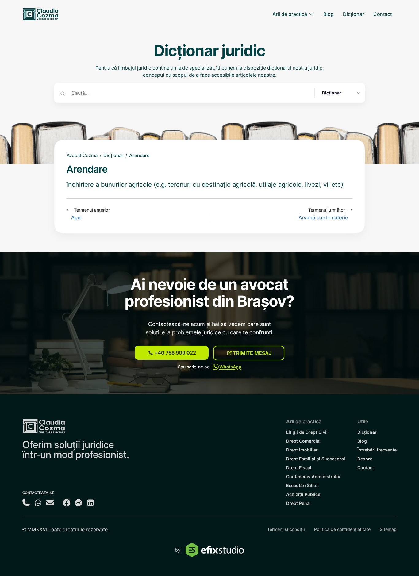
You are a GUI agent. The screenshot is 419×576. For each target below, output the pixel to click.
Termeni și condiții (286, 529)
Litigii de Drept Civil (307, 432)
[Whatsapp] (38, 500)
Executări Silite (301, 485)
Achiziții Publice (303, 494)
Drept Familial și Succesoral (315, 458)
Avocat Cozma (82, 155)
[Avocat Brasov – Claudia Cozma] (41, 14)
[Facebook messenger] (78, 500)
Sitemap (388, 529)
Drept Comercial (303, 441)
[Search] (62, 93)
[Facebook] (66, 500)
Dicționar (113, 155)
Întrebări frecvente (377, 449)
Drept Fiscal (298, 467)
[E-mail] (50, 500)
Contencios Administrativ (313, 476)
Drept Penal (298, 503)
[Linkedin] (90, 500)
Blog (362, 441)
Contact (365, 467)
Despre (364, 458)
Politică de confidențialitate (342, 529)
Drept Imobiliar (302, 449)
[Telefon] (26, 500)
